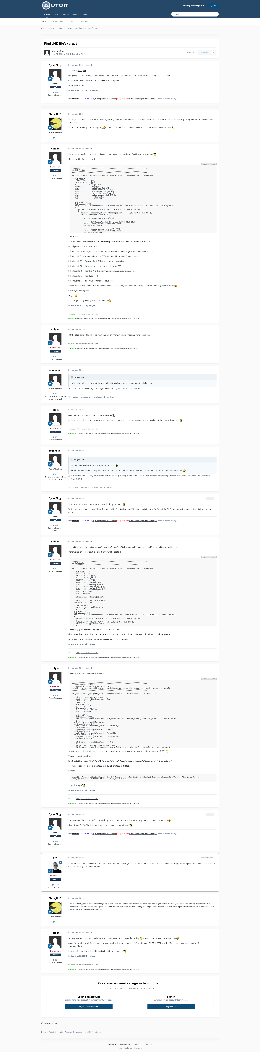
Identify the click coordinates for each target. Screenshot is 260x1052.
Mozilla (75, 99)
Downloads (58, 21)
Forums (45, 21)
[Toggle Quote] (72, 377)
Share (191, 52)
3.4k (56, 92)
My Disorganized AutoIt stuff (104, 99)
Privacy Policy (124, 1044)
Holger (55, 148)
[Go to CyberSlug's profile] (47, 53)
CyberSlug (59, 51)
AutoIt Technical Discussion (78, 54)
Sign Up (212, 5)
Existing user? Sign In (193, 5)
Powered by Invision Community (130, 1048)
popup (213, 164)
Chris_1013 (55, 114)
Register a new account (88, 1006)
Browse (47, 14)
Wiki (56, 14)
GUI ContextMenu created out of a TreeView (125, 318)
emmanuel (54, 370)
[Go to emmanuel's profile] (55, 380)
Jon (55, 857)
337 (56, 137)
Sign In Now (171, 1006)
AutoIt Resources (70, 14)
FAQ (85, 14)
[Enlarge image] (104, 127)
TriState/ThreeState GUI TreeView (99, 318)
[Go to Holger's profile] (55, 158)
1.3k (56, 175)
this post (82, 70)
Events (70, 21)
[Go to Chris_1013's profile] (55, 124)
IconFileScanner (83, 318)
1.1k (56, 393)
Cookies (148, 1044)
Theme (111, 1044)
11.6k (56, 884)
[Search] (216, 14)
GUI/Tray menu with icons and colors (87, 314)
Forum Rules (83, 21)
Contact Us (137, 1044)
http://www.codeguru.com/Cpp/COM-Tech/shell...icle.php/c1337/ (96, 80)
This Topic (205, 14)
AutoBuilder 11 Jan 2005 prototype (143, 99)
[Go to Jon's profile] (55, 867)
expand (205, 164)
